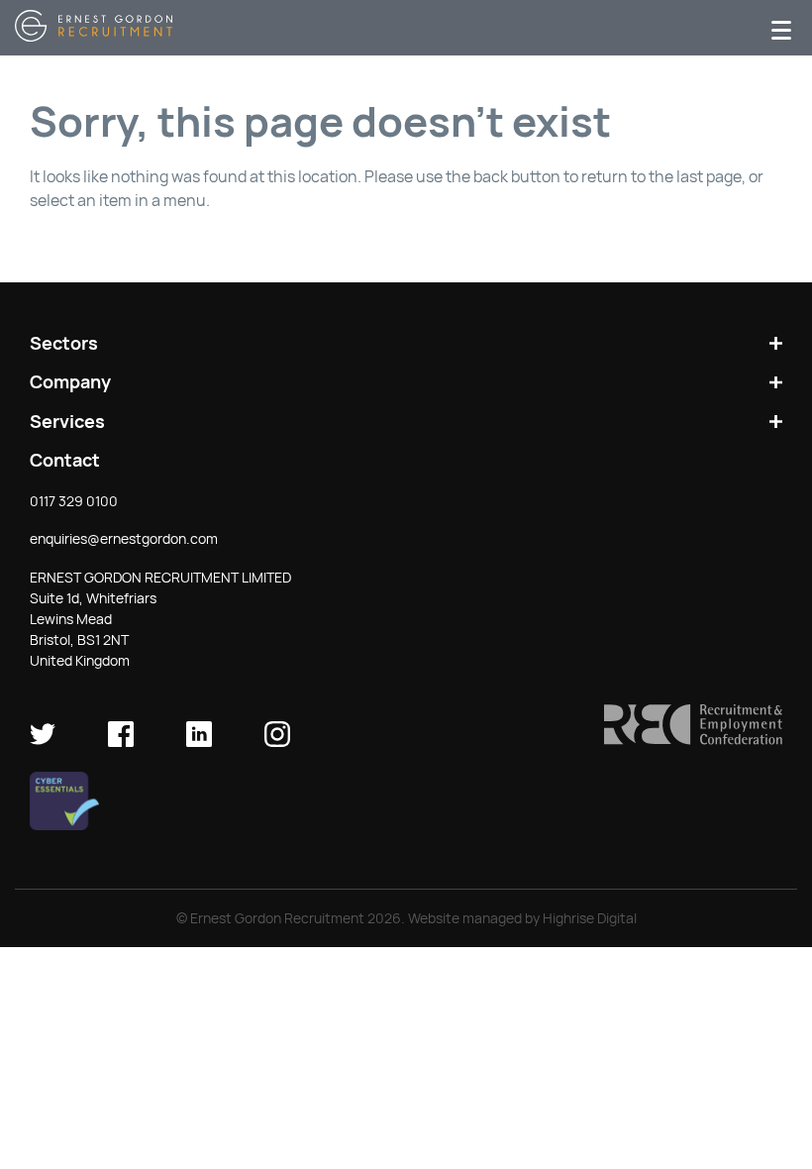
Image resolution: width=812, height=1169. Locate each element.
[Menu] (781, 28)
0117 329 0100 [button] (74, 501)
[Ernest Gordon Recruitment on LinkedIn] (199, 742)
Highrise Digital (590, 918)
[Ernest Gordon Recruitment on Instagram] (277, 742)
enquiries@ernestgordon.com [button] (124, 539)
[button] (693, 740)
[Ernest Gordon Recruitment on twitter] (42, 742)
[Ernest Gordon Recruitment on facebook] (121, 742)
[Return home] (93, 36)
